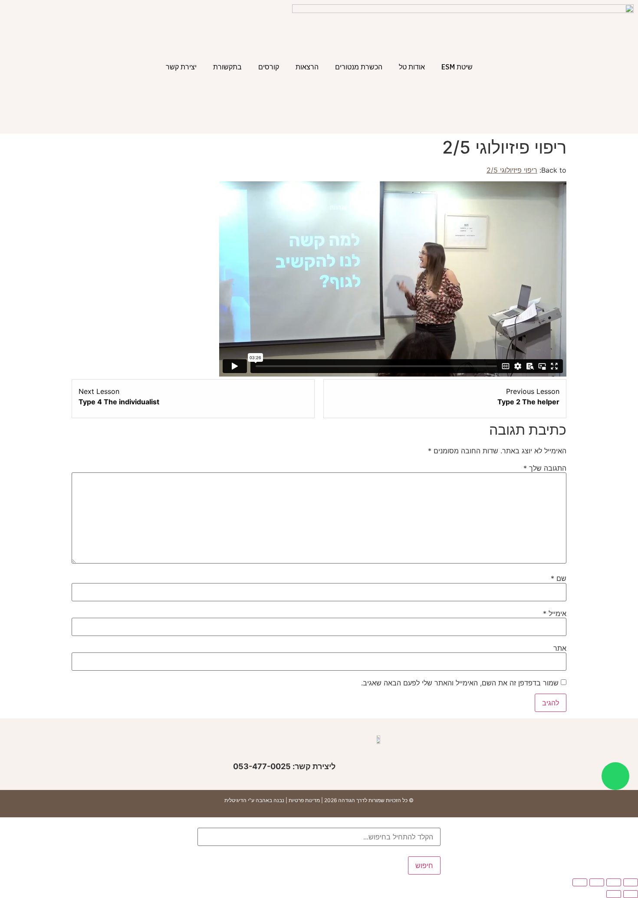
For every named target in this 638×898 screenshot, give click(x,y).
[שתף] (596, 882)
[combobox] (319, 837)
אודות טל (412, 66)
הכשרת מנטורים (358, 66)
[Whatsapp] (615, 776)
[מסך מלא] (613, 882)
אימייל (554, 613)
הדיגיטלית (235, 800)
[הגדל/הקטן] (630, 882)
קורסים (268, 66)
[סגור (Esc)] (579, 882)
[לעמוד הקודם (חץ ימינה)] (630, 894)
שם (558, 578)
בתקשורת (227, 66)
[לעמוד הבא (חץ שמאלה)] (613, 894)
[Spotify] (221, 747)
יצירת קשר (181, 66)
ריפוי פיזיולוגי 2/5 (512, 170)
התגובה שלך (544, 468)
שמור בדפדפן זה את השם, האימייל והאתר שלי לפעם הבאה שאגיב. (460, 682)
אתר (559, 648)
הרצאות (307, 66)
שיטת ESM (457, 66)
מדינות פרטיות (304, 800)
